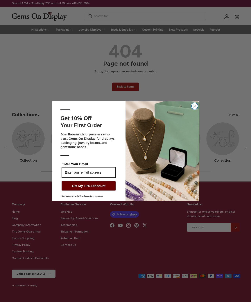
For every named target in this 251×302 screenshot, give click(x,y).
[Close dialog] (194, 106)
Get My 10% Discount (88, 186)
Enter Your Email (75, 164)
